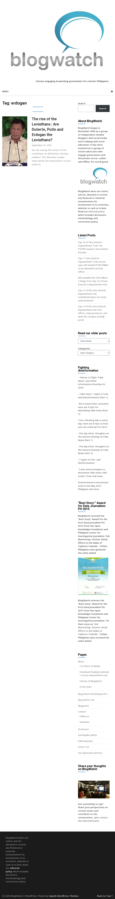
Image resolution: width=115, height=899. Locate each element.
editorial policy (96, 211)
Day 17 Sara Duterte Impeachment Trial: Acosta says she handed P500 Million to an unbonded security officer (93, 265)
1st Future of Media (90, 666)
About (81, 661)
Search (81, 103)
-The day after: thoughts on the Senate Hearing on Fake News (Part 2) (93, 450)
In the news (86, 686)
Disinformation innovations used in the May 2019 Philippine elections (93, 486)
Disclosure (83, 729)
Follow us (84, 716)
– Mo (81, 377)
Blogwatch (83, 705)
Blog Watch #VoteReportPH (92, 693)
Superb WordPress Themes (63, 895)
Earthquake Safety (87, 734)
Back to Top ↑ (105, 895)
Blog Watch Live (86, 699)
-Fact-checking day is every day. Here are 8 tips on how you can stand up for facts (93, 423)
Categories (84, 348)
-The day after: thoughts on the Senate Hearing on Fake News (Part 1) (93, 437)
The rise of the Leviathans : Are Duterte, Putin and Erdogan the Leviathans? (47, 129)
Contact (82, 711)
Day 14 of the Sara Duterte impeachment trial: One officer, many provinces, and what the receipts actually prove (92, 313)
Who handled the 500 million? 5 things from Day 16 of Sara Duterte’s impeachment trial (93, 281)
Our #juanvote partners (90, 752)
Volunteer (85, 721)
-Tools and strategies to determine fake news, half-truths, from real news (93, 473)
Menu (5, 91)
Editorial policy (85, 740)
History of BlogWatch (91, 680)
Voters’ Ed (83, 746)
